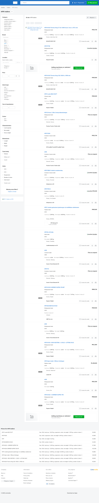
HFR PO (46, 269)
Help (2, 475)
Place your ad (78, 68)
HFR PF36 (47, 46)
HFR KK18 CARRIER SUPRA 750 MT (54, 287)
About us (3, 473)
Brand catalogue (27, 483)
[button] (92, 41)
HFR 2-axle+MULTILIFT (50, 94)
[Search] (22, 3)
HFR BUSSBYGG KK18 (50, 305)
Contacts (3, 478)
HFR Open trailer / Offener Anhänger (54, 361)
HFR (45, 152)
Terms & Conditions (27, 473)
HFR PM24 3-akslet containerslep (53, 170)
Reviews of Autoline (27, 480)
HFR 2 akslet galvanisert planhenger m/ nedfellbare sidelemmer (61, 207)
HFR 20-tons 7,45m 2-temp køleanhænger (55, 112)
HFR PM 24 (47, 189)
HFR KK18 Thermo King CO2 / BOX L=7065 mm (57, 75)
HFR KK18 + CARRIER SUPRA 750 (54, 394)
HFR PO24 (47, 133)
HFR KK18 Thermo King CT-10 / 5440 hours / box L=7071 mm (61, 27)
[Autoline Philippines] (6, 2)
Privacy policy (26, 475)
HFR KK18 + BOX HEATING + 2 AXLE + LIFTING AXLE (59, 342)
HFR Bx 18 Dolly (48, 232)
